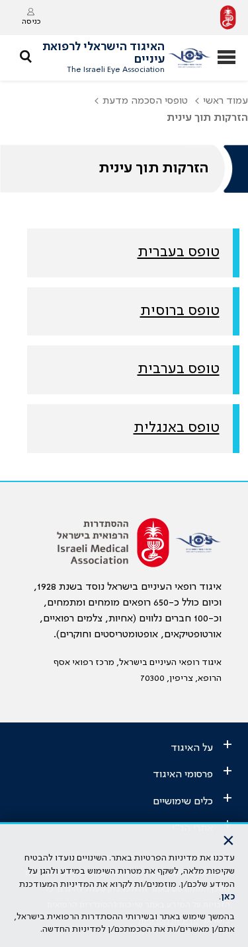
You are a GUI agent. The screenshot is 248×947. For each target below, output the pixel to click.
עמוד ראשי (225, 101)
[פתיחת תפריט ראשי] (226, 58)
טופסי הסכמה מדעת (145, 101)
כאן (228, 896)
